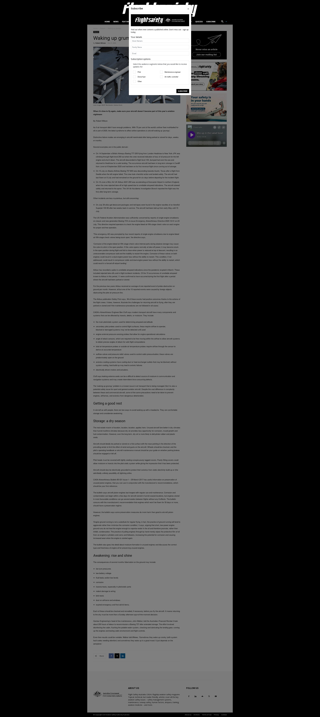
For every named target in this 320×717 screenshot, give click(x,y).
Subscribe (183, 91)
